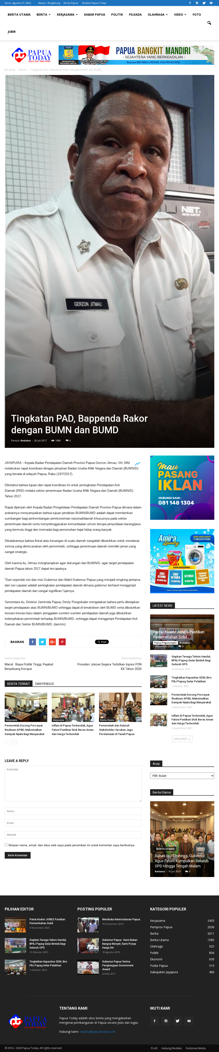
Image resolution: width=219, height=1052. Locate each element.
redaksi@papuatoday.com (97, 1032)
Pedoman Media (196, 1048)
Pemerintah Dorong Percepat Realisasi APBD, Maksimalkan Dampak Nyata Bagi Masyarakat (24, 730)
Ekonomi (156, 959)
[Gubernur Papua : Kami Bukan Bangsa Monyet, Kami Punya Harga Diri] (88, 945)
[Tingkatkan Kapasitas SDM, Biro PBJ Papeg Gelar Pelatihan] (158, 681)
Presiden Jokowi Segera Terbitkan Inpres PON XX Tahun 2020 (109, 666)
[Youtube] (211, 3)
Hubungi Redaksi (171, 1048)
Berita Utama (19, 14)
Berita (42, 14)
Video (178, 14)
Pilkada (135, 14)
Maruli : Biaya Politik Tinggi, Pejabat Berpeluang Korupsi (29, 666)
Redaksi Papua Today (94, 2)
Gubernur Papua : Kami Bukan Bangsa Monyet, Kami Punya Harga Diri (119, 943)
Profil (154, 1048)
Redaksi (26, 440)
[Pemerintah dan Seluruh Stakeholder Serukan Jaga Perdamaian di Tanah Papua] (120, 707)
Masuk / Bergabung (49, 2)
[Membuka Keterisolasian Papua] (88, 925)
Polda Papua (159, 966)
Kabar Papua (94, 14)
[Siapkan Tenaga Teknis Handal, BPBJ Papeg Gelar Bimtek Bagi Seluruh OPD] (158, 660)
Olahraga (156, 14)
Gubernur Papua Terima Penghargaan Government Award (117, 965)
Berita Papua (71, 2)
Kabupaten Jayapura (164, 972)
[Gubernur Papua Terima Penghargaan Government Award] (88, 967)
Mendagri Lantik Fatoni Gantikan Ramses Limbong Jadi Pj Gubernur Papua (183, 860)
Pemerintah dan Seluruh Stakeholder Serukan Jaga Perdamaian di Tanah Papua (116, 730)
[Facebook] (190, 3)
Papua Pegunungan (165, 642)
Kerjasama (65, 14)
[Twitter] (204, 3)
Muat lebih (181, 739)
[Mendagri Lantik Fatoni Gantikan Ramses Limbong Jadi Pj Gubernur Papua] (184, 840)
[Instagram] (197, 3)
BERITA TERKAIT (18, 684)
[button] (209, 23)
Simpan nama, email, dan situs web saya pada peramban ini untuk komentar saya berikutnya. (71, 845)
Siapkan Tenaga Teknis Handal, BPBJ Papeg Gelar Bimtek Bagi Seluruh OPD (191, 660)
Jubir (12, 32)
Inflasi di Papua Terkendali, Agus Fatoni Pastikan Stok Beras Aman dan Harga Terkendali (72, 730)
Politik (117, 14)
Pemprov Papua (161, 927)
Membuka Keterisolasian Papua (121, 919)
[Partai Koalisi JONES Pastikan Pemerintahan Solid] (15, 925)
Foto (197, 14)
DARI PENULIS (44, 684)
